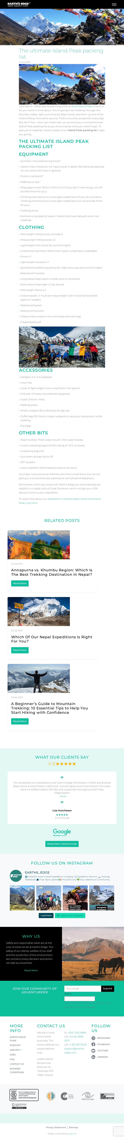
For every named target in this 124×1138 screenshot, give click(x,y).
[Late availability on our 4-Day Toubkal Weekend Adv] (75, 897)
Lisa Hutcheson (62, 810)
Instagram (103, 1038)
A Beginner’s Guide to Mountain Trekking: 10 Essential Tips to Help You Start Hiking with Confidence (49, 708)
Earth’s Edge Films (18, 1039)
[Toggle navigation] (114, 4)
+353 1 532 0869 (77, 1032)
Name (68, 993)
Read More (20, 583)
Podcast (15, 1045)
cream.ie (72, 1134)
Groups (14, 1050)
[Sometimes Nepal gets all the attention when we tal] (22, 897)
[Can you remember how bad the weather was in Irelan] (101, 897)
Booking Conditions (17, 1070)
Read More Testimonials (62, 843)
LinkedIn (102, 1057)
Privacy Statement (56, 1127)
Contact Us (17, 1064)
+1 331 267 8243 (77, 1044)
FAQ (12, 1059)
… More (62, 796)
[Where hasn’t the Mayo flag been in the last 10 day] (48, 897)
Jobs (13, 1054)
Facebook (103, 1044)
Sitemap (73, 1127)
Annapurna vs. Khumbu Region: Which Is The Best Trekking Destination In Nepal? (51, 572)
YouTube (102, 1050)
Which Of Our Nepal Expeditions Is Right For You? (51, 639)
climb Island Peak (81, 106)
